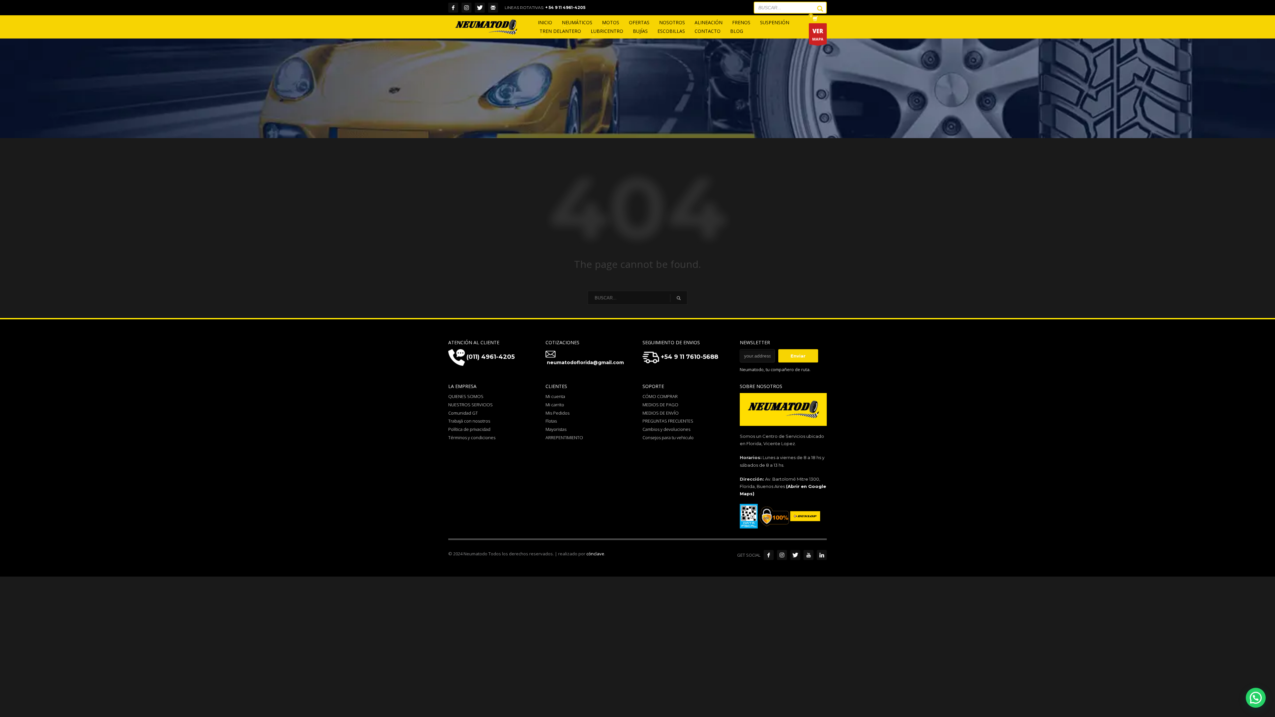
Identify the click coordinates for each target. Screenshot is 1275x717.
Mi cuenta (555, 396)
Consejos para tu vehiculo (668, 437)
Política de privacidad (469, 429)
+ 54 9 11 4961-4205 (565, 7)
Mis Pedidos (557, 413)
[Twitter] (480, 8)
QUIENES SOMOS (465, 396)
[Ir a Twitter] (795, 555)
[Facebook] (453, 8)
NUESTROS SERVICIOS (470, 405)
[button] (1256, 698)
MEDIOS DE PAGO (660, 405)
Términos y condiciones (471, 437)
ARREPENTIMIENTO (564, 437)
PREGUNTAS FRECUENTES (667, 421)
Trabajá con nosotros (469, 421)
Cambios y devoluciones (666, 429)
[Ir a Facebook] (769, 555)
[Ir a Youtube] (808, 555)
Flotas (551, 421)
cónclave (595, 554)
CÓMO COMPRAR (660, 396)
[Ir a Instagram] (782, 555)
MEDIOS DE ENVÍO (660, 413)
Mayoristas (556, 429)
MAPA (817, 34)
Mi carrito (555, 405)
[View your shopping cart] (814, 19)
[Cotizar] (493, 8)
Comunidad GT (463, 413)
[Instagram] (466, 8)
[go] (816, 8)
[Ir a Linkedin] (822, 555)
